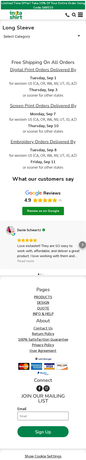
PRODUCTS (43, 296)
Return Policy (43, 333)
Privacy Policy (43, 344)
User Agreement (43, 350)
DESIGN (43, 302)
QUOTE (43, 308)
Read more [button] (25, 261)
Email (21, 408)
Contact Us (43, 328)
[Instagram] (46, 388)
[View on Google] (10, 230)
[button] (74, 15)
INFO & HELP (43, 313)
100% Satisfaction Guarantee (43, 339)
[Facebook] (39, 388)
